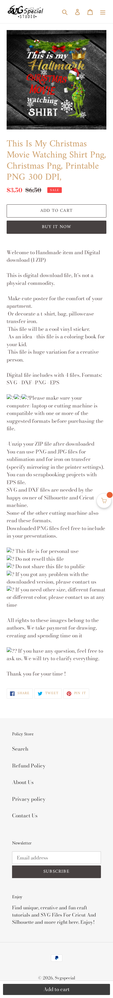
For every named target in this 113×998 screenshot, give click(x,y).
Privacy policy (29, 799)
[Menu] (102, 12)
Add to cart (56, 989)
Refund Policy (29, 766)
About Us (23, 782)
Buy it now (56, 227)
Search (20, 749)
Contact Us (25, 815)
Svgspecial (65, 978)
